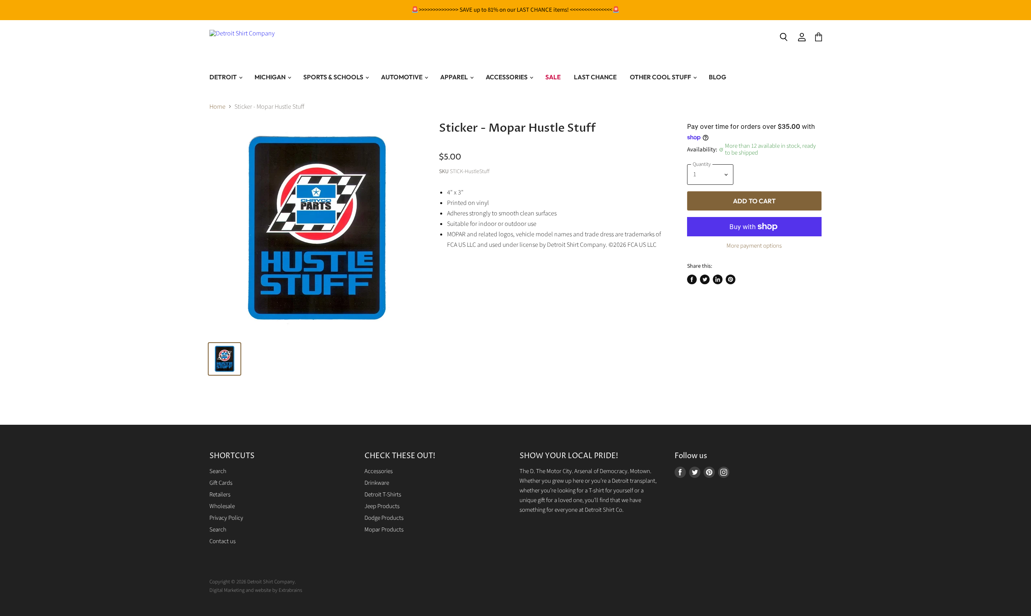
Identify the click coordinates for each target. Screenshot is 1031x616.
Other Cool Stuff (661, 77)
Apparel (454, 77)
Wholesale (222, 506)
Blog (717, 77)
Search (217, 471)
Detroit (223, 77)
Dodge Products (384, 518)
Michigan (271, 77)
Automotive (402, 77)
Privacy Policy (226, 518)
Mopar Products (384, 529)
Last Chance (595, 77)
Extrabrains (290, 590)
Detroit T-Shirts (382, 494)
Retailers (219, 494)
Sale (553, 77)
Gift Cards (220, 483)
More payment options (754, 245)
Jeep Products (382, 506)
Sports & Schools (333, 77)
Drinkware (376, 483)
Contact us (222, 541)
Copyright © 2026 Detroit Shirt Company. (252, 581)
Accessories (507, 77)
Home (217, 106)
